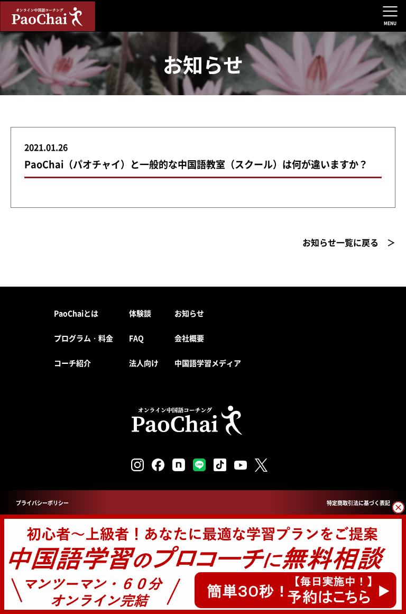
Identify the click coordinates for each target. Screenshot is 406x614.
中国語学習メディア (207, 363)
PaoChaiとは (76, 313)
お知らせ (189, 313)
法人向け (144, 363)
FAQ (136, 338)
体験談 (140, 313)
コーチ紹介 (72, 363)
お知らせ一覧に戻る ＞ (348, 242)
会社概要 (189, 338)
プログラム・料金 (83, 338)
